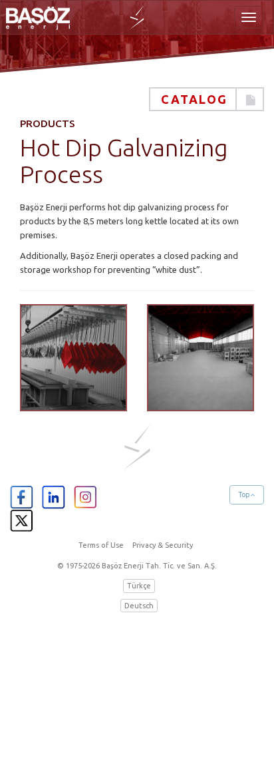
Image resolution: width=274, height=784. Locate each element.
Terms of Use (101, 545)
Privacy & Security (162, 545)
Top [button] (244, 494)
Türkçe (139, 586)
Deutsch (139, 606)
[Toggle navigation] (248, 17)
